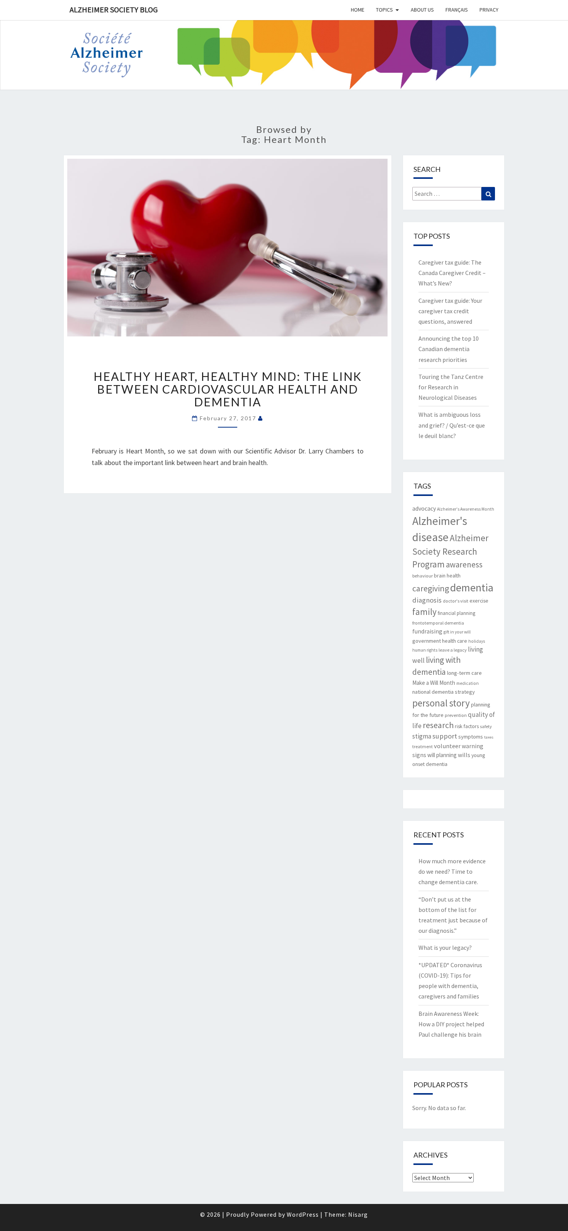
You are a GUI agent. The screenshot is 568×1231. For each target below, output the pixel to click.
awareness (464, 564)
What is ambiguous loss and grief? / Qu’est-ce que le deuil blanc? (451, 425)
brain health (447, 575)
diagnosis (427, 600)
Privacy (489, 9)
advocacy (424, 508)
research (438, 725)
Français (457, 9)
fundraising (427, 631)
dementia (471, 587)
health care (454, 640)
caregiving (430, 588)
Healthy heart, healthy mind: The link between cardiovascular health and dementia (228, 389)
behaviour (422, 576)
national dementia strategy (443, 691)
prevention (456, 715)
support (444, 736)
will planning (442, 755)
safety (486, 726)
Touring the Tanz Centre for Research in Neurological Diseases (450, 387)
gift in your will (457, 632)
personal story (441, 703)
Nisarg (358, 1214)
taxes (488, 737)
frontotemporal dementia (438, 623)
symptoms (470, 736)
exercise (478, 600)
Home (357, 9)
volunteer (447, 746)
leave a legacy (453, 650)
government (426, 640)
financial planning (456, 613)
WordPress (303, 1214)
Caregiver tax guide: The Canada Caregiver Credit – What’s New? (452, 272)
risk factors (467, 726)
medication (467, 683)
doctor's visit (455, 601)
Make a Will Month (433, 682)
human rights (424, 650)
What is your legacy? (445, 947)
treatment (422, 746)
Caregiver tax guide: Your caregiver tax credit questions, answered (450, 311)
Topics (384, 9)
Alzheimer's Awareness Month (465, 509)
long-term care (464, 672)
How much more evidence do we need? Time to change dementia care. (452, 871)
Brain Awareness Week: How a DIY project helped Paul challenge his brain (451, 1024)
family (424, 611)
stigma (421, 736)
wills (464, 755)
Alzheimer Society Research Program (450, 551)
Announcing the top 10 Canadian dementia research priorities (448, 348)
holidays (476, 641)
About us (422, 9)
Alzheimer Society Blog (114, 9)
